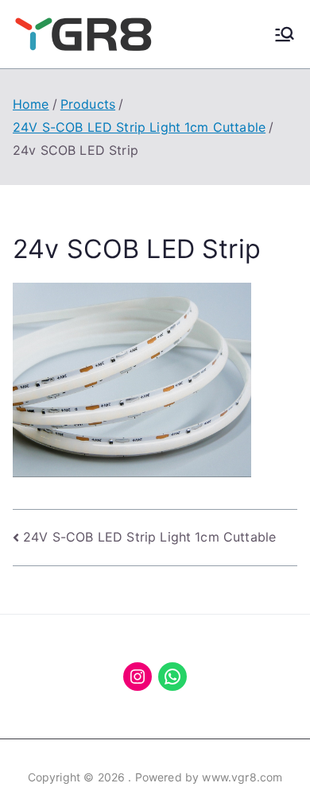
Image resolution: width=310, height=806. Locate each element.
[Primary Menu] (284, 34)
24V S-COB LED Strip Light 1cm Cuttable (149, 537)
